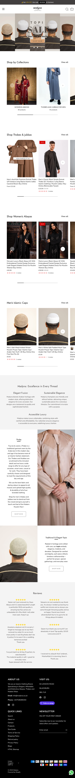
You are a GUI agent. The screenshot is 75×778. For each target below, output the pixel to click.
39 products (22, 110)
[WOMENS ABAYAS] (22, 86)
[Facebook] (9, 705)
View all (64, 62)
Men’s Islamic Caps (17, 303)
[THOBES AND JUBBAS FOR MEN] (53, 86)
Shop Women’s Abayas (19, 216)
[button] (34, 47)
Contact (10, 723)
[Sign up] (66, 730)
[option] (37, 32)
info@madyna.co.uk (20, 696)
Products (11, 726)
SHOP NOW (56, 569)
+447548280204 (20, 700)
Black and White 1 (72, 348)
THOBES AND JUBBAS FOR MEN (53, 107)
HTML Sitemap (13, 749)
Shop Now (19, 514)
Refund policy (13, 739)
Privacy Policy (13, 743)
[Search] (67, 9)
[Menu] (3, 9)
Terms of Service (14, 733)
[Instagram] (13, 705)
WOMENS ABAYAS (21, 107)
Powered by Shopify (14, 772)
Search (10, 716)
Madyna (15, 770)
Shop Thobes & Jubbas (19, 135)
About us (11, 719)
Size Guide (12, 729)
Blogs (10, 746)
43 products (53, 110)
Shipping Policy (13, 736)
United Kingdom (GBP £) (10, 763)
